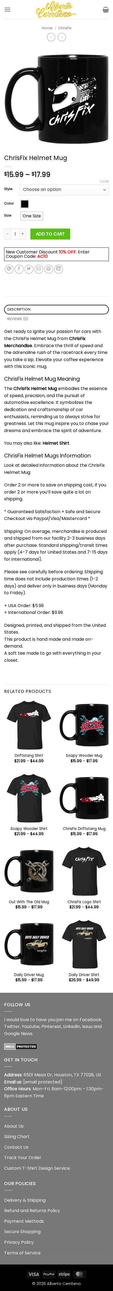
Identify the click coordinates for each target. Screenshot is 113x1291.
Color (9, 203)
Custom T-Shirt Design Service (37, 1168)
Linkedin (71, 1026)
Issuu (87, 1026)
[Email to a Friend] (38, 269)
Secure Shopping (22, 1231)
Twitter (12, 1026)
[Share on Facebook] (19, 269)
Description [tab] (19, 309)
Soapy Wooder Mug (84, 755)
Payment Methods (24, 1221)
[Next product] (51, 37)
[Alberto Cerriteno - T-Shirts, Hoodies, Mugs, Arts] (56, 9)
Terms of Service (22, 1253)
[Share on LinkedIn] (58, 269)
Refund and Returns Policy (32, 1210)
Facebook (90, 1020)
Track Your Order (22, 1157)
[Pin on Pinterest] (48, 269)
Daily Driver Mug (29, 975)
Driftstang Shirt (29, 755)
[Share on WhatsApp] (9, 269)
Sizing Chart (17, 1136)
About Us (14, 1126)
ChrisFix (64, 28)
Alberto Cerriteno (64, 1283)
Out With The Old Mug (29, 902)
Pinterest (51, 1026)
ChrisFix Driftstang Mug (84, 828)
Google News (18, 1033)
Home (47, 28)
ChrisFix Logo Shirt (84, 902)
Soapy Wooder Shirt (28, 828)
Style (8, 189)
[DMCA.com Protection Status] (20, 1046)
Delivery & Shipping (25, 1200)
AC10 (42, 256)
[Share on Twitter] (28, 269)
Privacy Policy (19, 1242)
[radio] (25, 204)
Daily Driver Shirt (84, 975)
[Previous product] (62, 37)
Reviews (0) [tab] (18, 319)
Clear (104, 181)
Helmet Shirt (56, 443)
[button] (7, 9)
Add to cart (50, 234)
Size (8, 215)
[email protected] (42, 1082)
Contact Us (16, 1147)
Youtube (30, 1026)
